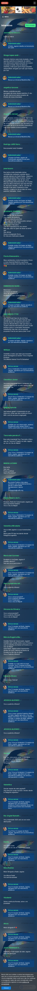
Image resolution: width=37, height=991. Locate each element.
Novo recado (30, 25)
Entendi (6, 988)
